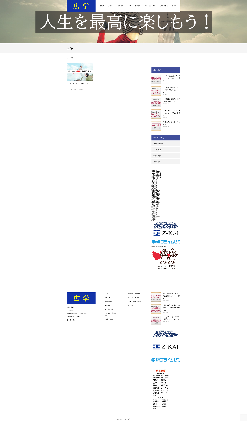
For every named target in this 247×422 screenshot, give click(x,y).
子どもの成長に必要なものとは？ (80, 85)
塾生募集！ (131, 305)
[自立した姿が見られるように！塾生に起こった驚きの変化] (156, 79)
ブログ (174, 6)
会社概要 (107, 297)
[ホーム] (67, 58)
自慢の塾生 (157, 162)
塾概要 (102, 6)
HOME (107, 293)
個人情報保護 (109, 309)
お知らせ (111, 6)
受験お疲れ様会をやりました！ (171, 123)
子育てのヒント (82, 89)
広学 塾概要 (108, 301)
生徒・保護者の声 (150, 6)
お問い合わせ (164, 6)
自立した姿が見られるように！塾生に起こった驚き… (171, 78)
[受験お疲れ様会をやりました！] (156, 126)
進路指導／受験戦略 (134, 293)
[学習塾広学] (81, 6)
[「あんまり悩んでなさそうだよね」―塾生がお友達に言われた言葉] (156, 114)
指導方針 (120, 6)
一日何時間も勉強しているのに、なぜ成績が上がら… (171, 90)
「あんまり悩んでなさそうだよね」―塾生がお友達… (171, 113)
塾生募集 (137, 6)
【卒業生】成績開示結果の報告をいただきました (171, 100)
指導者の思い (158, 156)
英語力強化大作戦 (133, 297)
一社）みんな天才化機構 (158, 246)
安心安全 (107, 305)
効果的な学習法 (158, 144)
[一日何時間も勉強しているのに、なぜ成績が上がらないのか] (156, 91)
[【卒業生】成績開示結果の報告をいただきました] (156, 102)
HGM (129, 6)
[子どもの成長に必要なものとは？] (80, 72)
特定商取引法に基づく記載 (111, 314)
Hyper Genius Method (134, 301)
